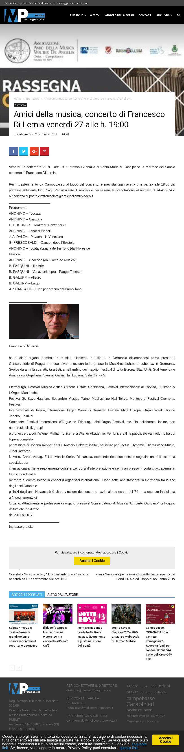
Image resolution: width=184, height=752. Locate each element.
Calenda (160, 692)
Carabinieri (140, 704)
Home (18, 98)
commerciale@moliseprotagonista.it (91, 720)
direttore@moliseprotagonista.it (88, 690)
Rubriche (76, 15)
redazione (24, 134)
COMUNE (158, 716)
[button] (178, 15)
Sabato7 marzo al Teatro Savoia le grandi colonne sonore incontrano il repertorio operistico (23, 636)
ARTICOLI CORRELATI (27, 594)
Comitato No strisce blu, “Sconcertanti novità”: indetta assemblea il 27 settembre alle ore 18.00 (48, 576)
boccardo (146, 692)
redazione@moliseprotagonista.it (89, 707)
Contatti (145, 15)
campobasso (141, 698)
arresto (144, 686)
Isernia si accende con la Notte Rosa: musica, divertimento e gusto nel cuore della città (91, 636)
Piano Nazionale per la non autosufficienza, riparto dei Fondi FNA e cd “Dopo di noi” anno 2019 (135, 576)
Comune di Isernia (143, 721)
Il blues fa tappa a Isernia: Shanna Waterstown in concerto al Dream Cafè (55, 636)
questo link (128, 748)
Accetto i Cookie (92, 561)
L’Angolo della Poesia (119, 15)
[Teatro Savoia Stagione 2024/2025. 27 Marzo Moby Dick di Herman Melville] (126, 614)
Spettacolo (32, 98)
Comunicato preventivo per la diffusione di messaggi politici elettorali (46, 3)
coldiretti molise (138, 716)
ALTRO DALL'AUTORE (62, 594)
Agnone (132, 686)
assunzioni (160, 685)
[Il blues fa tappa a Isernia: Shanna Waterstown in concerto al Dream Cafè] (57, 614)
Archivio (162, 15)
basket (132, 692)
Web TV (94, 15)
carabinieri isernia (140, 709)
